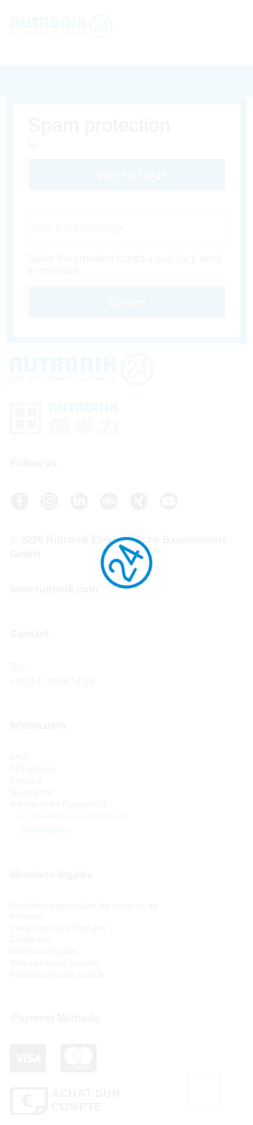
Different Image (130, 174)
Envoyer (127, 301)
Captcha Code (61, 205)
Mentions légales (44, 951)
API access (32, 768)
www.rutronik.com (54, 589)
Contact (26, 780)
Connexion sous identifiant (73, 816)
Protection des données (58, 927)
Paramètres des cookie (57, 974)
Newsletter (31, 792)
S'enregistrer (45, 829)
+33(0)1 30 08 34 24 (52, 681)
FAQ (19, 757)
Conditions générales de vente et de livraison (84, 910)
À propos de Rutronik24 (58, 803)
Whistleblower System (55, 963)
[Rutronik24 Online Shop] (76, 26)
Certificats (30, 939)
